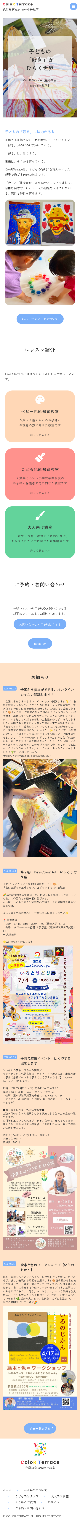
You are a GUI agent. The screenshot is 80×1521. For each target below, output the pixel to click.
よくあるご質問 (25, 1502)
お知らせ (54, 1502)
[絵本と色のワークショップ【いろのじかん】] (40, 1357)
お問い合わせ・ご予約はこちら (40, 624)
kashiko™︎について (35, 1490)
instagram (40, 643)
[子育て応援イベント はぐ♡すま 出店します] (40, 1197)
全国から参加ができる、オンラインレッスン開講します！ (47, 692)
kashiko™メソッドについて (40, 319)
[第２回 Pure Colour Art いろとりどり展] (38, 994)
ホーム (7, 1490)
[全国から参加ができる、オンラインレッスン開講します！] (40, 808)
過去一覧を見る (40, 1428)
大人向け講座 (60, 1496)
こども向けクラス (27, 1496)
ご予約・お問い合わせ (30, 1508)
